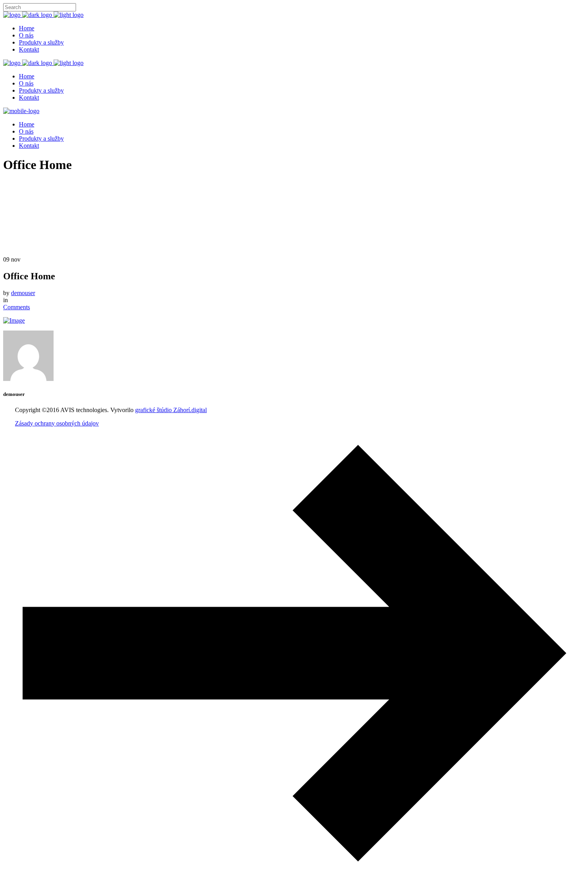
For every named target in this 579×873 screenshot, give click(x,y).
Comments (16, 307)
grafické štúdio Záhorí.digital (171, 410)
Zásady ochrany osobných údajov (57, 423)
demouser (23, 293)
